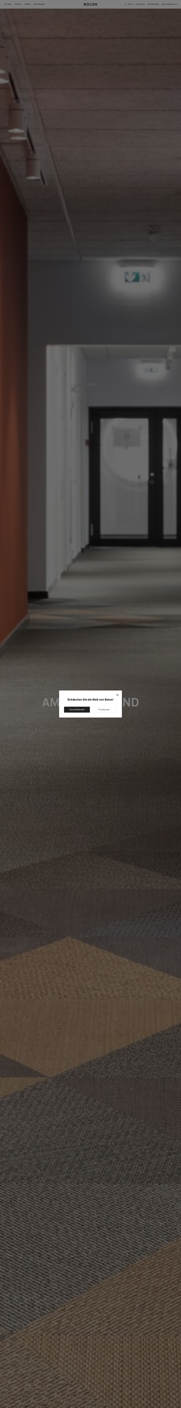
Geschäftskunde (77, 710)
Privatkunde (104, 710)
